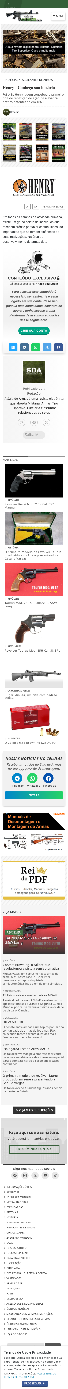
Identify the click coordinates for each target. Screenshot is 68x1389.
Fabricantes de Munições (23, 1329)
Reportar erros (53, 206)
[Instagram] (21, 422)
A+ (35, 206)
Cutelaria (13, 1268)
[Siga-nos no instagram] (25, 1175)
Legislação (13, 1263)
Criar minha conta (32, 1149)
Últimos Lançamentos (21, 1324)
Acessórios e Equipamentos (25, 1303)
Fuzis (9, 1293)
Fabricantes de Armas (21, 1227)
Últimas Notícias (17, 1309)
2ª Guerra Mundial (19, 1237)
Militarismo (14, 1298)
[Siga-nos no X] (35, 1175)
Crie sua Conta (34, 330)
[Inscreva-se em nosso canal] (45, 1175)
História (12, 1217)
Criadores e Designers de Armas (28, 1319)
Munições (13, 1288)
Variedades (13, 1278)
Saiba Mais (34, 434)
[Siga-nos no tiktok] (55, 1175)
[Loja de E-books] (34, 142)
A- (27, 206)
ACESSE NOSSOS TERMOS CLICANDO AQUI (30, 1375)
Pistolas (12, 1212)
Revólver (12, 1192)
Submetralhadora (18, 1222)
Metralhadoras (17, 1202)
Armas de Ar (14, 1283)
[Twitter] (46, 422)
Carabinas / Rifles (18, 1258)
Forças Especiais (17, 1253)
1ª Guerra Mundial (19, 1197)
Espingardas (14, 1207)
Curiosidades (15, 1232)
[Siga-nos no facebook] (14, 1175)
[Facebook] (34, 422)
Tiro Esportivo (16, 1248)
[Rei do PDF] (34, 832)
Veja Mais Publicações (35, 1110)
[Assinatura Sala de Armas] (34, 49)
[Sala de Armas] (24, 16)
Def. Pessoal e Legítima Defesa (26, 1273)
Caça (9, 1243)
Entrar (10, 7)
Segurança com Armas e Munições (29, 1314)
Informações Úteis (19, 1187)
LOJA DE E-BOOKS (16, 1334)
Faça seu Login (48, 283)
